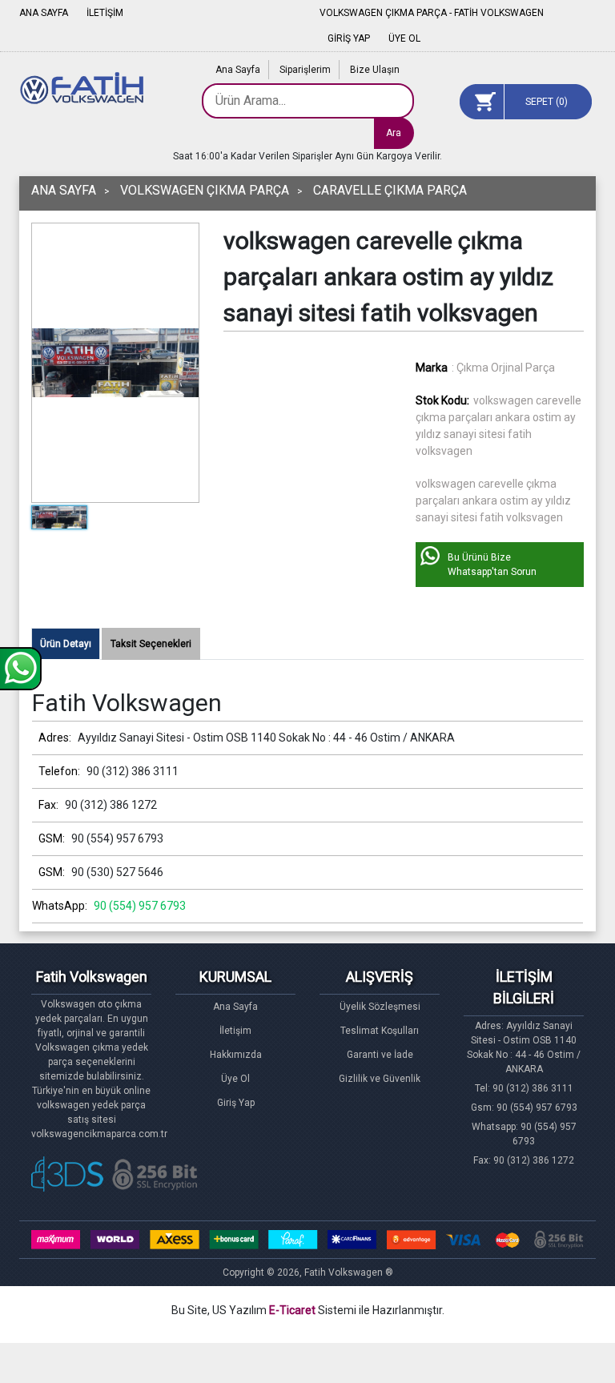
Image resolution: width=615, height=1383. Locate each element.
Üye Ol (235, 1078)
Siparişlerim (305, 69)
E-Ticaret (292, 1310)
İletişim (235, 1030)
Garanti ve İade (380, 1054)
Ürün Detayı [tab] (65, 643)
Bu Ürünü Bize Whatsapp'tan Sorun (492, 564)
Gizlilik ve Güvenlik (379, 1078)
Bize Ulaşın (375, 69)
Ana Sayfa (237, 69)
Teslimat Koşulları (379, 1030)
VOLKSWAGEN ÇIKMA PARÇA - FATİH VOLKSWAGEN (432, 12)
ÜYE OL (404, 38)
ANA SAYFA (43, 12)
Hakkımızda (236, 1054)
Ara (393, 133)
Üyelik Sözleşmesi (380, 1006)
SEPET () (546, 101)
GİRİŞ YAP (349, 38)
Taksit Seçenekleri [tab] (151, 643)
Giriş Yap (236, 1102)
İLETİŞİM (104, 12)
